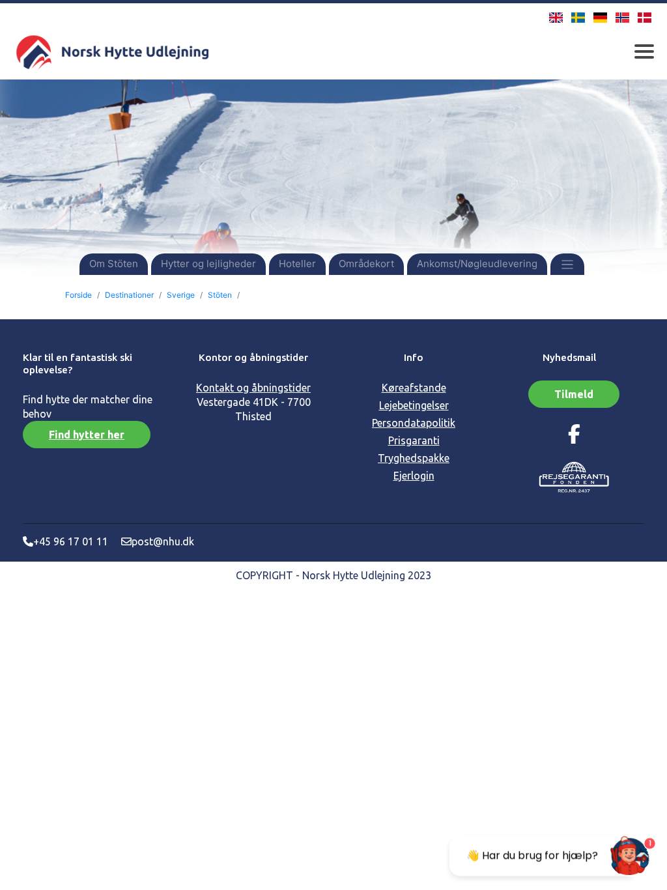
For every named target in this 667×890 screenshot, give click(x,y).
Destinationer (129, 295)
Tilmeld (573, 394)
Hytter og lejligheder (208, 263)
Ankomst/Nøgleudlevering (477, 263)
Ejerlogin (413, 475)
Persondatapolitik (413, 423)
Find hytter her (86, 434)
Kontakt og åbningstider (253, 388)
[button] (567, 263)
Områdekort (366, 263)
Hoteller (297, 263)
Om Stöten (113, 263)
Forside (78, 295)
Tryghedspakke (413, 458)
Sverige (181, 295)
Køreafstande (414, 388)
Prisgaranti (414, 440)
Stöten (220, 295)
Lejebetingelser (414, 405)
